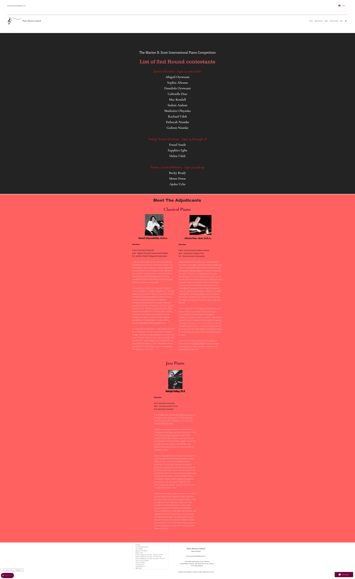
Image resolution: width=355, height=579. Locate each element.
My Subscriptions (142, 547)
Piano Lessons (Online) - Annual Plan (149, 557)
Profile (138, 545)
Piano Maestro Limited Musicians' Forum (150, 558)
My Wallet (139, 549)
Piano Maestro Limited (31, 21)
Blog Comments (141, 551)
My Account (140, 564)
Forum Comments (142, 560)
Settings (139, 568)
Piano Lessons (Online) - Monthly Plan (149, 555)
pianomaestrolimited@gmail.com (16, 5)
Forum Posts (140, 562)
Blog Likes (139, 553)
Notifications (140, 566)
